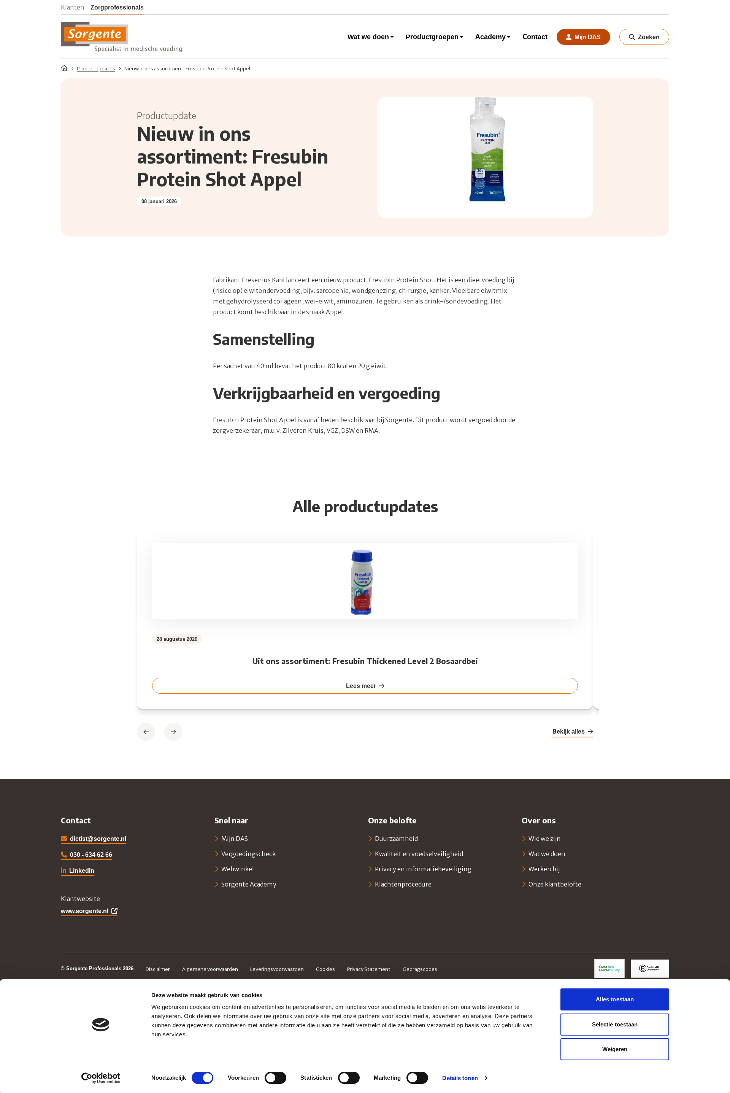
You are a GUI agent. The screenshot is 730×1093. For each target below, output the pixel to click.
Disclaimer (158, 969)
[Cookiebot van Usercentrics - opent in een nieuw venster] (101, 1078)
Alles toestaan (615, 999)
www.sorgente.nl (84, 911)
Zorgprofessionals (117, 7)
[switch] (275, 1078)
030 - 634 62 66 (91, 854)
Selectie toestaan (615, 1024)
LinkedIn (77, 871)
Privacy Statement (368, 969)
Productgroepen (432, 36)
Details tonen (460, 1078)
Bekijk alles (568, 731)
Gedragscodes (420, 969)
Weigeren (615, 1049)
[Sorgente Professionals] (121, 37)
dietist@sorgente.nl (98, 838)
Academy (490, 36)
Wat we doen (368, 36)
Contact (535, 36)
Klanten (72, 7)
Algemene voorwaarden (210, 969)
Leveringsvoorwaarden (277, 969)
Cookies (325, 969)
